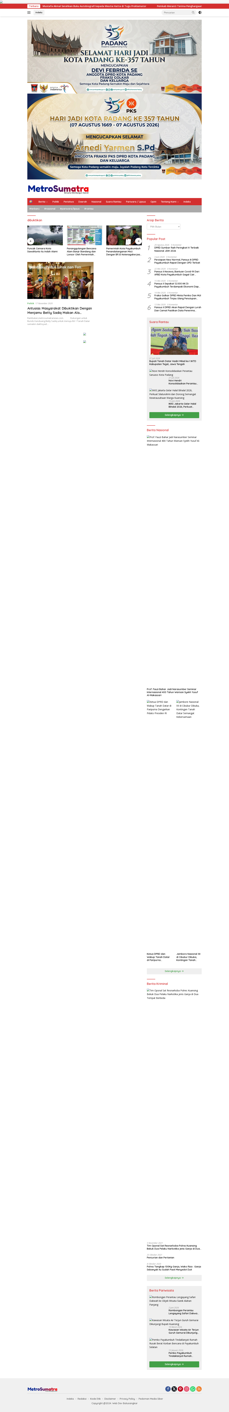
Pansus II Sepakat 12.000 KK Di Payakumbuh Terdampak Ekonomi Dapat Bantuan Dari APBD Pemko (177, 285)
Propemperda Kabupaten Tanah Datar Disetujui (120, 250)
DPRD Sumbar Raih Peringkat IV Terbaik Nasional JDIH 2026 (176, 249)
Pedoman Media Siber (151, 1398)
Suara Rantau (113, 201)
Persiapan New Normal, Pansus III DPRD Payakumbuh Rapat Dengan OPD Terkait (177, 261)
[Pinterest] (180, 1389)
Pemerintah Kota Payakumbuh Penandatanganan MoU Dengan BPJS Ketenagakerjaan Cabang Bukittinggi (84, 251)
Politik (55, 201)
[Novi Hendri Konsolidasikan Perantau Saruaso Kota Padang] (174, 373)
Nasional (96, 201)
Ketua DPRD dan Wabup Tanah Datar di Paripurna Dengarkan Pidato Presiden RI (158, 957)
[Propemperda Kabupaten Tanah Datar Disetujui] (124, 235)
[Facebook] (168, 1389)
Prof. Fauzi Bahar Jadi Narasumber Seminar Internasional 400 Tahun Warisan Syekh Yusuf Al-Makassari (172, 692)
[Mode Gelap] (200, 12)
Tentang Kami (168, 201)
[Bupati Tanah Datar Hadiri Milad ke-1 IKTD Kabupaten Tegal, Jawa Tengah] (174, 341)
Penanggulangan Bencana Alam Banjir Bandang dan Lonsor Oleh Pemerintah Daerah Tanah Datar (42, 251)
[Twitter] (174, 1389)
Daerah (82, 201)
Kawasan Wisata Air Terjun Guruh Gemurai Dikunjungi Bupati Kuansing (184, 1331)
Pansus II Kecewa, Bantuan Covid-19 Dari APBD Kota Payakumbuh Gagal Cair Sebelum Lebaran (176, 273)
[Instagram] (186, 1389)
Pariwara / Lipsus (136, 201)
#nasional (49, 208)
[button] (193, 12)
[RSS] (199, 1389)
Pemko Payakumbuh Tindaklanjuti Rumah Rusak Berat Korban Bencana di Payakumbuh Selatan (182, 1355)
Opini (153, 201)
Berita (42, 201)
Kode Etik (95, 1398)
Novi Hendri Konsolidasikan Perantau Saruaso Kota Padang (182, 382)
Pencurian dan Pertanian (160, 1257)
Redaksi (82, 1398)
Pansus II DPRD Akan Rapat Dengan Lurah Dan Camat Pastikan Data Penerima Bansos (177, 309)
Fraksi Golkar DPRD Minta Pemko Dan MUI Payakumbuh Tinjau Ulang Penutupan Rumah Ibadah (177, 297)
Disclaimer (110, 1398)
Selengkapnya (173, 414)
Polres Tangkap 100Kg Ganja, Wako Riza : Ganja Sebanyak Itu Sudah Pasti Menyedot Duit (174, 1268)
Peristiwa (69, 201)
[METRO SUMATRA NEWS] (58, 188)
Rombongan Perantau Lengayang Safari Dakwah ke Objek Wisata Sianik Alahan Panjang (184, 1312)
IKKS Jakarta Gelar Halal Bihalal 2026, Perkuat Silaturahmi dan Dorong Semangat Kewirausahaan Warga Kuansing (183, 405)
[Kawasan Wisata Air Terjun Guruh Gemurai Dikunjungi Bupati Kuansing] (174, 1322)
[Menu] (29, 12)
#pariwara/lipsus (70, 208)
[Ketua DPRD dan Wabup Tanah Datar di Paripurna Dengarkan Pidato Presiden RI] (159, 825)
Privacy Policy (127, 1398)
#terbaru (34, 208)
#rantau (89, 208)
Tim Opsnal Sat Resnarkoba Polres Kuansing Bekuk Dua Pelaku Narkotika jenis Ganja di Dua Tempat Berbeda (173, 1247)
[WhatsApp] (192, 1389)
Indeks (39, 12)
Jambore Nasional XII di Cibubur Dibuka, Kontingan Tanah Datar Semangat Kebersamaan (188, 957)
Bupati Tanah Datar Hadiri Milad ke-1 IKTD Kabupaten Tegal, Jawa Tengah (172, 363)
